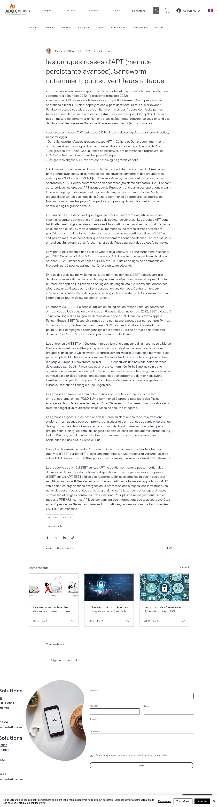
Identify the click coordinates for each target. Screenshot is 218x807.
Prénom (94, 705)
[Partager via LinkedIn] (64, 537)
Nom (147, 706)
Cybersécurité (119, 27)
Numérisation (141, 27)
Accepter (202, 801)
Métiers (159, 27)
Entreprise (84, 27)
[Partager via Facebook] (47, 537)
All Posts (34, 27)
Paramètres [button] (164, 801)
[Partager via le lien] (72, 537)
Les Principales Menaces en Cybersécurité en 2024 (163, 609)
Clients (100, 27)
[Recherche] (156, 10)
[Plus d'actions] (170, 51)
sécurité (52, 517)
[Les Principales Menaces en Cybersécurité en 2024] (164, 587)
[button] (168, 10)
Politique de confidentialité (31, 802)
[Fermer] (214, 801)
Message (95, 731)
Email (93, 719)
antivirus (67, 517)
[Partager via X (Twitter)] (56, 537)
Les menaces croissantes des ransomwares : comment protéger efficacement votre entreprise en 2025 (53, 609)
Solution (50, 27)
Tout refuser (183, 801)
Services (66, 27)
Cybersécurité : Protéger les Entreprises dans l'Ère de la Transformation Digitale (108, 609)
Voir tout (184, 567)
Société (94, 690)
